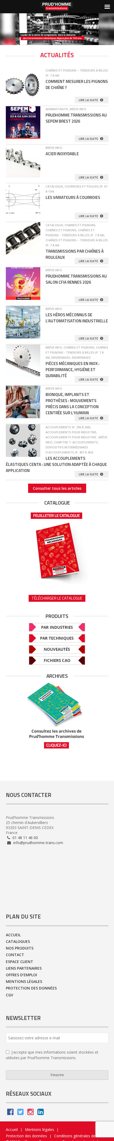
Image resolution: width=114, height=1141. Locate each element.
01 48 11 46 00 (24, 837)
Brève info (78, 109)
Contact (15, 954)
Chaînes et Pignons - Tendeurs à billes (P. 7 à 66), (77, 352)
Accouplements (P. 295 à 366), (68, 427)
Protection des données (31, 988)
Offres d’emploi (21, 974)
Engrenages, (61, 357)
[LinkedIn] (40, 1113)
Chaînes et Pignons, (62, 230)
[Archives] (57, 715)
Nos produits (19, 948)
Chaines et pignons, (80, 225)
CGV (9, 994)
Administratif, (58, 109)
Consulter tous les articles (57, 488)
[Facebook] (10, 1113)
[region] (57, 29)
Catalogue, (55, 186)
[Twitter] (20, 1113)
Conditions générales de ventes (81, 1135)
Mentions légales (24, 981)
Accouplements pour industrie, (71, 432)
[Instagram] (30, 1113)
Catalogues (18, 941)
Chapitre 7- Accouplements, (76, 442)
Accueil (13, 934)
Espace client (19, 961)
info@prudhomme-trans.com (37, 842)
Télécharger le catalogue (57, 598)
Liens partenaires (24, 968)
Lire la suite (89, 100)
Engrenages (81, 357)
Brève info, (55, 347)
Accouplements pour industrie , (72, 437)
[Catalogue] (57, 547)
